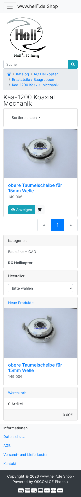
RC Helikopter (46, 74)
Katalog (22, 74)
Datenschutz (14, 436)
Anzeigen (23, 209)
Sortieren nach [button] (25, 117)
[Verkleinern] (10, 6)
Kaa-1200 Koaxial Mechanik (35, 85)
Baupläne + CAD (22, 251)
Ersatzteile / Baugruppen (33, 79)
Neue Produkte (21, 302)
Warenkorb (17, 392)
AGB (7, 445)
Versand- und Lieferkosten (25, 454)
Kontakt (9, 463)
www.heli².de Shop (37, 6)
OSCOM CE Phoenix (51, 481)
